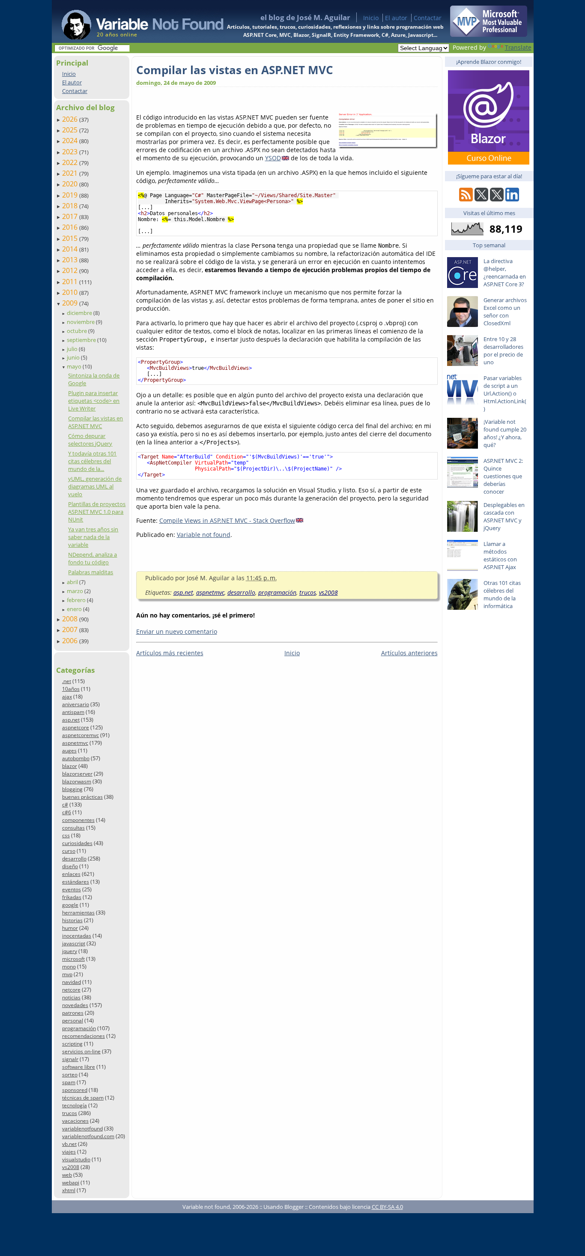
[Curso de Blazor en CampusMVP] (488, 162)
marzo (75, 591)
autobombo (76, 758)
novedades (75, 1005)
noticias (71, 997)
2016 (70, 227)
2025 (70, 130)
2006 (70, 640)
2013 (70, 259)
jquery (69, 951)
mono (69, 966)
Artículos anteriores (409, 653)
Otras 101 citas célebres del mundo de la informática (502, 594)
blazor (69, 766)
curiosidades (77, 843)
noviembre (81, 322)
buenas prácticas (82, 797)
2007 (70, 629)
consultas (73, 827)
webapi (70, 1182)
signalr (70, 1059)
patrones (73, 1013)
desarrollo (74, 858)
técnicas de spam (83, 1097)
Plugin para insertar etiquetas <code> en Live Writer (93, 400)
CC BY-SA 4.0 (387, 1207)
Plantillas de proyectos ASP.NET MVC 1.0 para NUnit (96, 511)
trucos (69, 1113)
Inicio (371, 18)
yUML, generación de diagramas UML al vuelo (95, 486)
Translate (518, 47)
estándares (75, 881)
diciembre (80, 313)
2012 (70, 270)
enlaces (71, 874)
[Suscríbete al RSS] (466, 199)
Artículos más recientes (169, 653)
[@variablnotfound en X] (497, 199)
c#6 (66, 812)
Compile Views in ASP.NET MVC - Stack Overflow (227, 520)
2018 (70, 205)
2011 (70, 281)
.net (66, 681)
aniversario (75, 704)
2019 (70, 195)
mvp (67, 974)
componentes (78, 820)
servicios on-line (81, 1051)
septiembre (82, 340)
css (66, 835)
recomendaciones (83, 1036)
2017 (70, 216)
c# (65, 804)
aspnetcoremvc (80, 735)
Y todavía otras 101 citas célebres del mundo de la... (92, 461)
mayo (75, 366)
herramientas (78, 912)
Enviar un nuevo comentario (176, 631)
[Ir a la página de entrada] (134, 21)
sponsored (74, 1090)
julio (73, 349)
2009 (70, 303)
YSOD (273, 158)
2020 (70, 184)
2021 (70, 173)
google (70, 905)
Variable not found (203, 535)
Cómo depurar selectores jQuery (90, 439)
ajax (67, 696)
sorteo (70, 1074)
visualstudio (76, 1159)
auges (69, 750)
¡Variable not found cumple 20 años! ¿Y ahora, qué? (505, 433)
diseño (70, 866)
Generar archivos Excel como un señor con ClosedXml (505, 311)
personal (72, 1020)
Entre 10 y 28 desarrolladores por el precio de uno (503, 350)
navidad (71, 982)
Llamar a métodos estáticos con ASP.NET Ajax (500, 555)
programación (79, 1028)
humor (70, 928)
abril (73, 582)
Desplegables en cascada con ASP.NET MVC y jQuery (504, 516)
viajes (69, 1151)
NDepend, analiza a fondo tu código (92, 558)
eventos (71, 889)
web (67, 1175)
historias (72, 920)
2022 (70, 162)
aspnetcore (75, 727)
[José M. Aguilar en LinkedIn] (512, 199)
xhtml (68, 1190)
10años (71, 689)
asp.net (71, 719)
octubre (77, 331)
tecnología (74, 1105)
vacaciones (75, 1121)
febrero (77, 600)
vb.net (69, 1144)
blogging (72, 789)
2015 (70, 238)
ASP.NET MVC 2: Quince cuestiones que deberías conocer (503, 476)
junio (74, 357)
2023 (70, 151)
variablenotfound (82, 1128)
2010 (70, 292)
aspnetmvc (75, 743)
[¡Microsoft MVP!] (488, 34)
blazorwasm (76, 781)
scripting (72, 1043)
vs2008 (70, 1167)
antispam (73, 712)
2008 (70, 619)
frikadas (71, 897)
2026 (70, 119)
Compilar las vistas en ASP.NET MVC (95, 422)
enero (75, 609)
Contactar (428, 18)
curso (68, 851)
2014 (70, 249)
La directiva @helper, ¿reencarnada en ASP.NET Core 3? (505, 272)
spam (68, 1082)
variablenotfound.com (88, 1136)
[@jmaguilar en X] (481, 199)
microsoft (73, 959)
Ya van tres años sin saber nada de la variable (93, 537)
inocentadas (76, 935)
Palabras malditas (90, 572)
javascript (73, 943)
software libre (78, 1067)
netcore (71, 989)
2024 (70, 140)
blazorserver (77, 773)
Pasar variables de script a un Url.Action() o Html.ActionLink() (505, 393)
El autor (396, 18)
